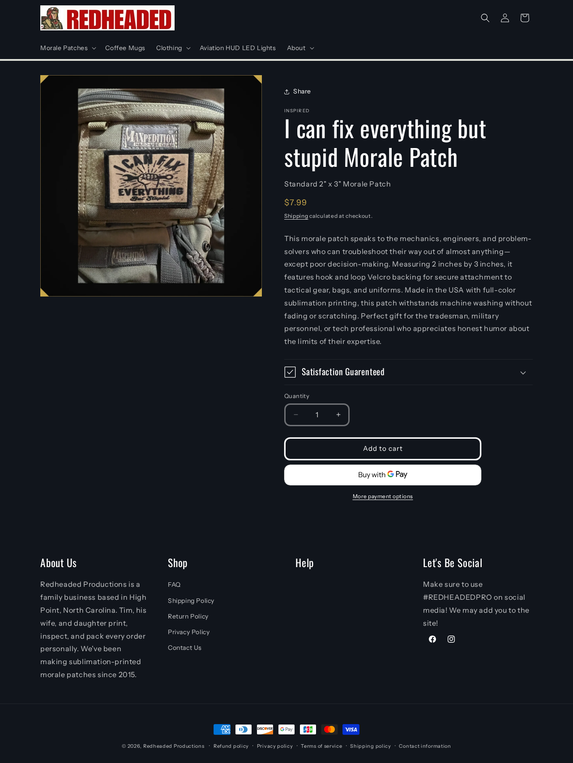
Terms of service (321, 746)
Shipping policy (370, 746)
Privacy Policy (189, 632)
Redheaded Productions (174, 746)
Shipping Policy (191, 601)
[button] (67, 47)
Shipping (296, 215)
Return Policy (188, 616)
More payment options (383, 496)
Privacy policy (275, 746)
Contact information (425, 746)
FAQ (174, 585)
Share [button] (302, 91)
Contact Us (185, 648)
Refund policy (231, 746)
